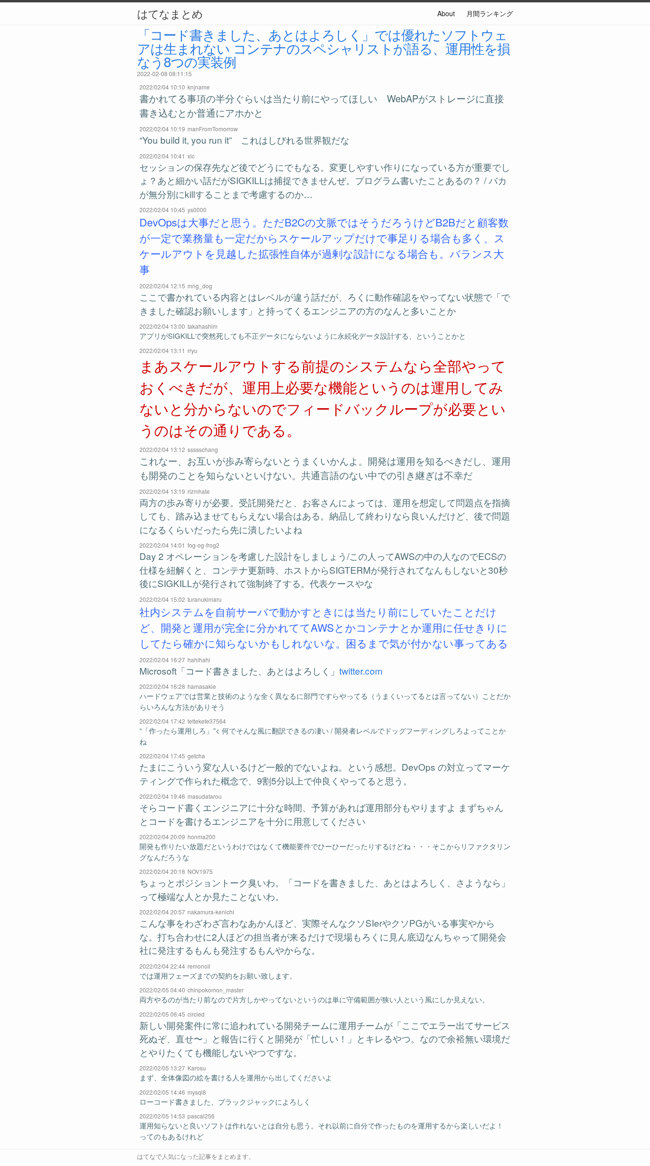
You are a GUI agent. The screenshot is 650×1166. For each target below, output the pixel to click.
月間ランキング (489, 13)
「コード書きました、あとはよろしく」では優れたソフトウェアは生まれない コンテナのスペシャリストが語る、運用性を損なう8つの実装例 (323, 47)
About (446, 13)
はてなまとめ (170, 13)
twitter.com (361, 670)
